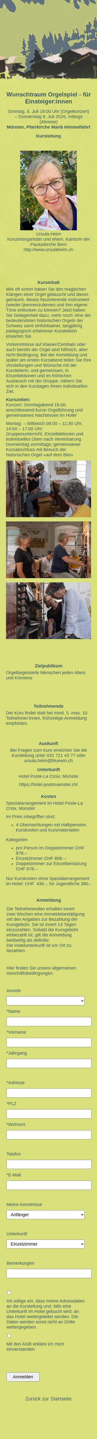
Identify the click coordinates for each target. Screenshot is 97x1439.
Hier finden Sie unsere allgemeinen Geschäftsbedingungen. (41, 971)
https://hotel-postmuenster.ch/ (48, 784)
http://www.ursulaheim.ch (48, 249)
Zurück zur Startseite (48, 1398)
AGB (27, 1344)
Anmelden (23, 1376)
